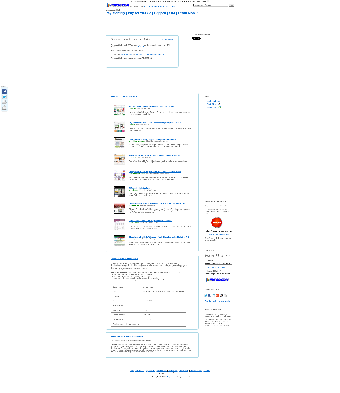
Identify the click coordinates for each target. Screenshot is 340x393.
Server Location (213, 107)
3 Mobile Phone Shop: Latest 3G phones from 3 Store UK (150, 221)
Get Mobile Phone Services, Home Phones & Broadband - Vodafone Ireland (157, 203)
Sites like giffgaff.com (147, 190)
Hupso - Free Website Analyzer (216, 267)
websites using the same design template (150, 54)
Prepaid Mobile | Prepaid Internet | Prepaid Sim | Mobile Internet (152, 139)
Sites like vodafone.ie (147, 205)
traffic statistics (143, 47)
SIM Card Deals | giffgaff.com (140, 188)
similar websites (126, 54)
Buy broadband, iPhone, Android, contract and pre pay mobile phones (155, 123)
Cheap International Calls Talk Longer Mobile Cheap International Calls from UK (159, 237)
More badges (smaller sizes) (218, 234)
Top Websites (150, 371)
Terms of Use (173, 371)
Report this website (167, 39)
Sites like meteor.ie (144, 157)
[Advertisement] (154, 25)
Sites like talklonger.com (151, 239)
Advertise (207, 371)
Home (132, 371)
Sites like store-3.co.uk (149, 223)
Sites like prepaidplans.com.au (157, 141)
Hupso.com (171, 377)
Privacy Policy (184, 371)
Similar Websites (213, 101)
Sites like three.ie (142, 125)
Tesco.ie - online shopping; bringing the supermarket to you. (151, 106)
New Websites (162, 371)
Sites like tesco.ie (143, 108)
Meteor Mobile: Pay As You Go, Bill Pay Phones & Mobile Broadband (154, 155)
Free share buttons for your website (217, 301)
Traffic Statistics (213, 104)
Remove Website (196, 371)
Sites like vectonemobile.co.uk (157, 174)
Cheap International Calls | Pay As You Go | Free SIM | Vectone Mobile (155, 172)
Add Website (139, 371)
